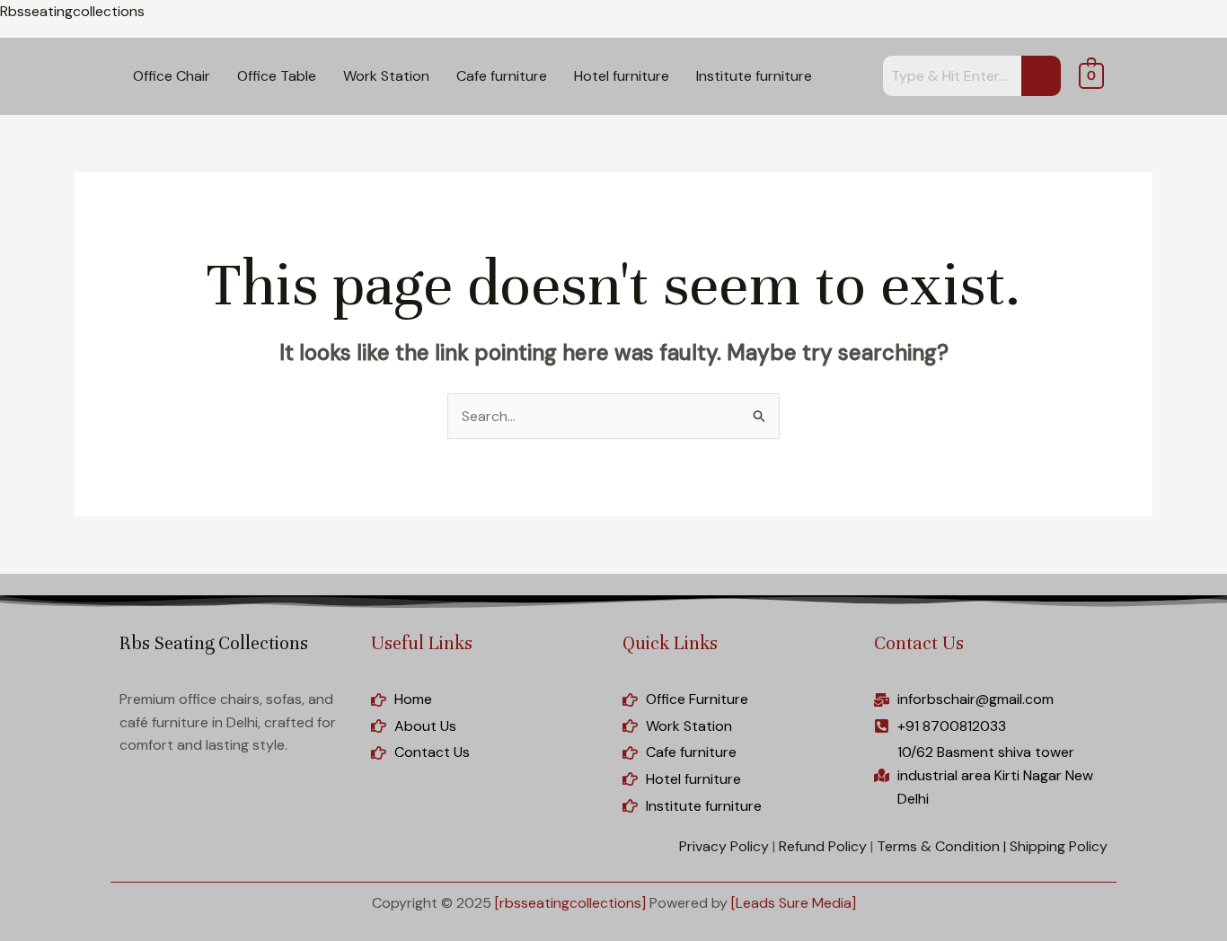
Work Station (386, 75)
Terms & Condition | (941, 846)
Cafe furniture (501, 75)
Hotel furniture (621, 75)
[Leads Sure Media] (793, 902)
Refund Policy (823, 846)
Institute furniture (754, 75)
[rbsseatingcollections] (570, 902)
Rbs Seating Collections (213, 643)
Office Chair (171, 75)
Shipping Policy (1059, 846)
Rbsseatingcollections (72, 11)
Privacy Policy (724, 846)
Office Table (276, 75)
